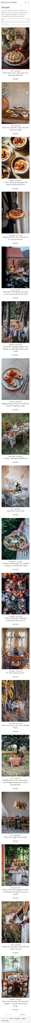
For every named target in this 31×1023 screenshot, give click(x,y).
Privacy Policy (5, 1021)
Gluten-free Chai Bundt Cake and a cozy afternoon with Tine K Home (15, 293)
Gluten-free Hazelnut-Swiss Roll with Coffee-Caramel (15, 948)
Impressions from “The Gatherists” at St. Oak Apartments (15, 238)
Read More (15, 79)
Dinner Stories (12, 456)
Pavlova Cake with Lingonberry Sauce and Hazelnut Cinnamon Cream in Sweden (15, 892)
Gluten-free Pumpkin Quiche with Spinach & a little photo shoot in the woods (15, 349)
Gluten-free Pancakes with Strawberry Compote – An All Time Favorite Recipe (15, 1003)
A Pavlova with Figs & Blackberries (15, 458)
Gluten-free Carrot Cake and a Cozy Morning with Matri (15, 74)
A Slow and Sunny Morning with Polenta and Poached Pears (15, 183)
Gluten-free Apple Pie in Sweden (15, 837)
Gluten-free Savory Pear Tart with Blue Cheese (15, 726)
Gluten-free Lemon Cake (15, 511)
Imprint (24, 1018)
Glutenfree (11, 344)
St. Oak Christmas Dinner (15, 673)
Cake (12, 71)
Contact (11, 1018)
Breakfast (11, 180)
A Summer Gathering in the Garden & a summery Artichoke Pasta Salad (15, 564)
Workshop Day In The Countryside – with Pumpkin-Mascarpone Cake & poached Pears (15, 782)
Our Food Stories (9, 2)
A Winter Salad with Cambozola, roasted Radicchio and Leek (15, 619)
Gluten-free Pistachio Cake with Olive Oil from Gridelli (15, 129)
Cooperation (12, 235)
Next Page (22, 1014)
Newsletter (17, 1018)
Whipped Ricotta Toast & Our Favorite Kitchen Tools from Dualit (15, 405)
